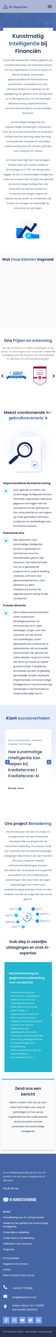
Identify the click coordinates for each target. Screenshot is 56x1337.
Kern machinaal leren (19, 740)
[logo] (15, 6)
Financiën (37, 740)
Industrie (12, 744)
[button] (49, 6)
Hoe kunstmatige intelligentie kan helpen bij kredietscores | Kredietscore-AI (25, 764)
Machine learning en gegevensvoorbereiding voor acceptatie (27, 977)
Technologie (25, 744)
